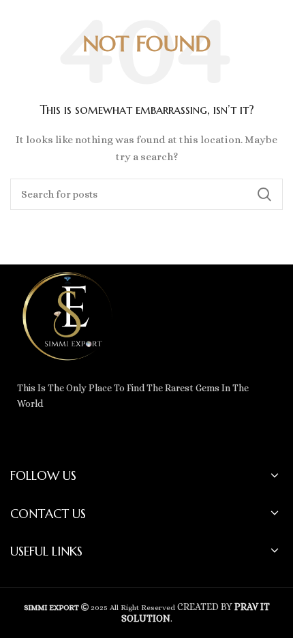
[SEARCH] (264, 194)
